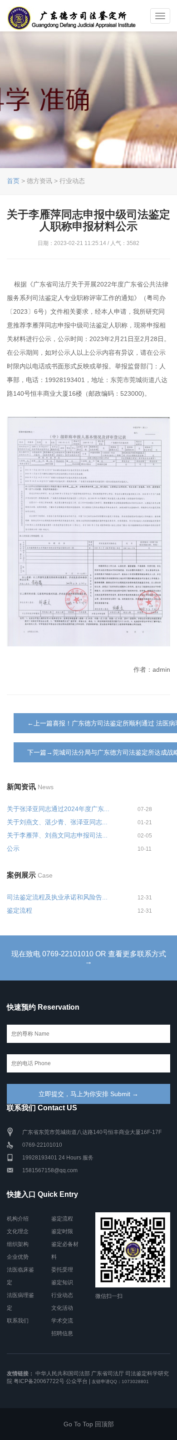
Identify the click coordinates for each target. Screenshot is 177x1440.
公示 (13, 848)
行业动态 (62, 1295)
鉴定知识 (62, 1282)
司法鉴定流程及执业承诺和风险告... (57, 897)
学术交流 (62, 1320)
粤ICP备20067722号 (39, 1381)
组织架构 (18, 1244)
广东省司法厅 (107, 1373)
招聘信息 (62, 1333)
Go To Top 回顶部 (89, 1424)
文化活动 (62, 1308)
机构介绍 (18, 1218)
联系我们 (18, 1320)
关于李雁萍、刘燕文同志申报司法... (57, 835)
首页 (13, 180)
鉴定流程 (19, 910)
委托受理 (62, 1269)
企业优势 (18, 1257)
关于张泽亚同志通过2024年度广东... (58, 808)
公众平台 (77, 1381)
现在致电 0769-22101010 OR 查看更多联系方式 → (88, 958)
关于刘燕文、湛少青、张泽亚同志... (57, 822)
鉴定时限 (62, 1231)
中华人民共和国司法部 (62, 1373)
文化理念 (18, 1231)
